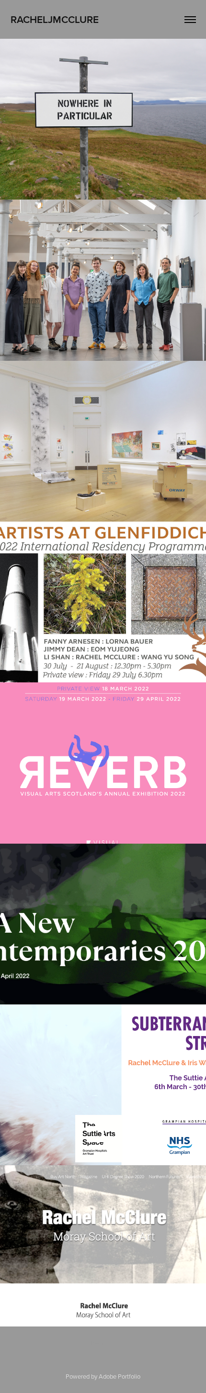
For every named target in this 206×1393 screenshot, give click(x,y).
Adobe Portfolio (119, 1376)
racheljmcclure (55, 19)
